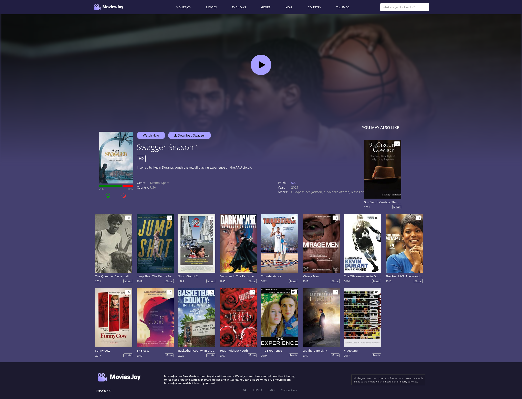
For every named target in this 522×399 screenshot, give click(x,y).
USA (153, 187)
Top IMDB (342, 7)
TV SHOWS (239, 7)
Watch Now (151, 135)
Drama (155, 183)
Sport (165, 183)
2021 (295, 187)
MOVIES (211, 7)
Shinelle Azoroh (338, 192)
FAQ (272, 390)
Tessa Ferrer (359, 192)
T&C (244, 390)
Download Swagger (191, 135)
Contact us (289, 390)
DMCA (257, 390)
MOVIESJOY (183, 7)
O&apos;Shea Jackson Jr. (308, 192)
